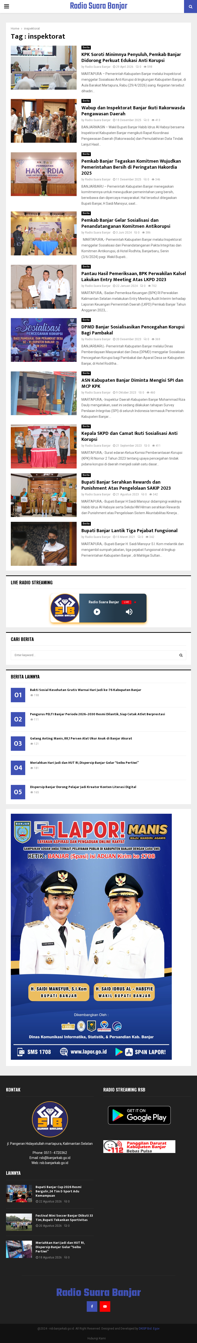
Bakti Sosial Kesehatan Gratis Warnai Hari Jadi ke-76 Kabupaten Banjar (85, 690)
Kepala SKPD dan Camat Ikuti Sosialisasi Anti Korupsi (129, 436)
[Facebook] (92, 1306)
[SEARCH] (181, 655)
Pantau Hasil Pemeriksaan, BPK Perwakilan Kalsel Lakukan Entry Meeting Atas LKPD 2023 (133, 277)
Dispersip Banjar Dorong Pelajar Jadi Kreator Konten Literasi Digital (83, 787)
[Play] (97, 612)
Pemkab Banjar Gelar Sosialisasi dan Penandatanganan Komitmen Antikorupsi (125, 223)
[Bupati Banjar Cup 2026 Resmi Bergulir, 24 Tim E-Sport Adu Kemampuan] (19, 1193)
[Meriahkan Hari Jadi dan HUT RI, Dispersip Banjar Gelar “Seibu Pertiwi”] (19, 1249)
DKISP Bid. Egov (149, 1328)
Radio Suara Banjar (98, 6)
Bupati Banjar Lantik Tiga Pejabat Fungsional (129, 531)
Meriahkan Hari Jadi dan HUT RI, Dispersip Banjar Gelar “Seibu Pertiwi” (84, 762)
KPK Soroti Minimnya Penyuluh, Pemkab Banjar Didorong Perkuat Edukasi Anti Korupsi (131, 57)
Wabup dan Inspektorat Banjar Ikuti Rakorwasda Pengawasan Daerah (133, 111)
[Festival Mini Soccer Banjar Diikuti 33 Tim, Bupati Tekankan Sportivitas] (19, 1222)
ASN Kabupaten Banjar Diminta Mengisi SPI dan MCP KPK (132, 383)
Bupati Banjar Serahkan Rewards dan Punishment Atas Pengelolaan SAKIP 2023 (126, 485)
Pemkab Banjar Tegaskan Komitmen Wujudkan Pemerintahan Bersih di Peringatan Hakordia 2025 (131, 167)
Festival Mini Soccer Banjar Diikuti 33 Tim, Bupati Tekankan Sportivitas (64, 1218)
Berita (86, 47)
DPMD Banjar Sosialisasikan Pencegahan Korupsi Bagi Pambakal (133, 330)
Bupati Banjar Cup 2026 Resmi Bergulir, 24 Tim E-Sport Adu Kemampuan (58, 1191)
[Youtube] (105, 1306)
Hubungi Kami (96, 1338)
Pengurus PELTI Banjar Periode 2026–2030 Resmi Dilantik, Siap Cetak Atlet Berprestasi (97, 714)
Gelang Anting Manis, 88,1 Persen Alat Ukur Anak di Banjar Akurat (81, 738)
